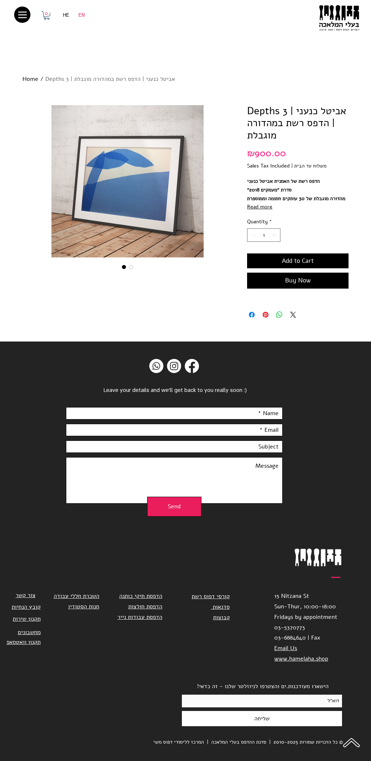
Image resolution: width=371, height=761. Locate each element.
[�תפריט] (22, 15)
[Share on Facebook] (251, 314)
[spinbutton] (263, 235)
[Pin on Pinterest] (265, 314)
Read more (259, 206)
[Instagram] (174, 366)
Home (30, 79)
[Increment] (274, 235)
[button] (47, 15)
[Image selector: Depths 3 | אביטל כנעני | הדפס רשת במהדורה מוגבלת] (124, 266)
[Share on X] (293, 314)
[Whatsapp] (156, 366)
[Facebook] (192, 366)
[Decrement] (252, 235)
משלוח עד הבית (310, 165)
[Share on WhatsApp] (279, 314)
